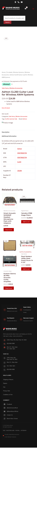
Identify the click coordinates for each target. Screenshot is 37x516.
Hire (4, 387)
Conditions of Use (7, 394)
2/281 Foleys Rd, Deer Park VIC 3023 (16, 340)
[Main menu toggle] (33, 9)
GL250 (7, 119)
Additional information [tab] (9, 136)
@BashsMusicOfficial (12, 411)
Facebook (9, 404)
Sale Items (5, 88)
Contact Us (10, 415)
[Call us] (18, 2)
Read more (8, 230)
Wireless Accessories (16, 88)
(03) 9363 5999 (11, 343)
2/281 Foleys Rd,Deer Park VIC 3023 (12, 358)
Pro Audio (9, 72)
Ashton (25, 119)
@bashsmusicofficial (12, 408)
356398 (19, 171)
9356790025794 (22, 153)
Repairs (5, 383)
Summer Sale (13, 119)
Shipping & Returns (8, 379)
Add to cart (26, 269)
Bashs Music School (12, 418)
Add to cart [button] (26, 222)
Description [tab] (5, 132)
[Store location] (15, 2)
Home (3, 72)
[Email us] (22, 2)
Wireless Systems (18, 72)
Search (7, 22)
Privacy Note (6, 390)
